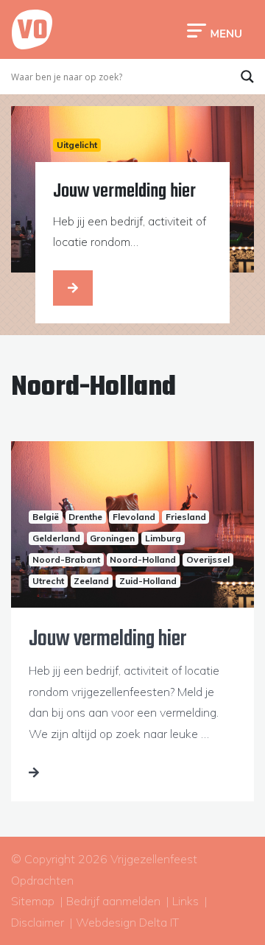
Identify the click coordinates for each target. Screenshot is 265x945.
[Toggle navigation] (214, 30)
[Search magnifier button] (247, 76)
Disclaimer (37, 922)
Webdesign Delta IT (127, 922)
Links (185, 900)
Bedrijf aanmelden (113, 900)
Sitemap (32, 900)
